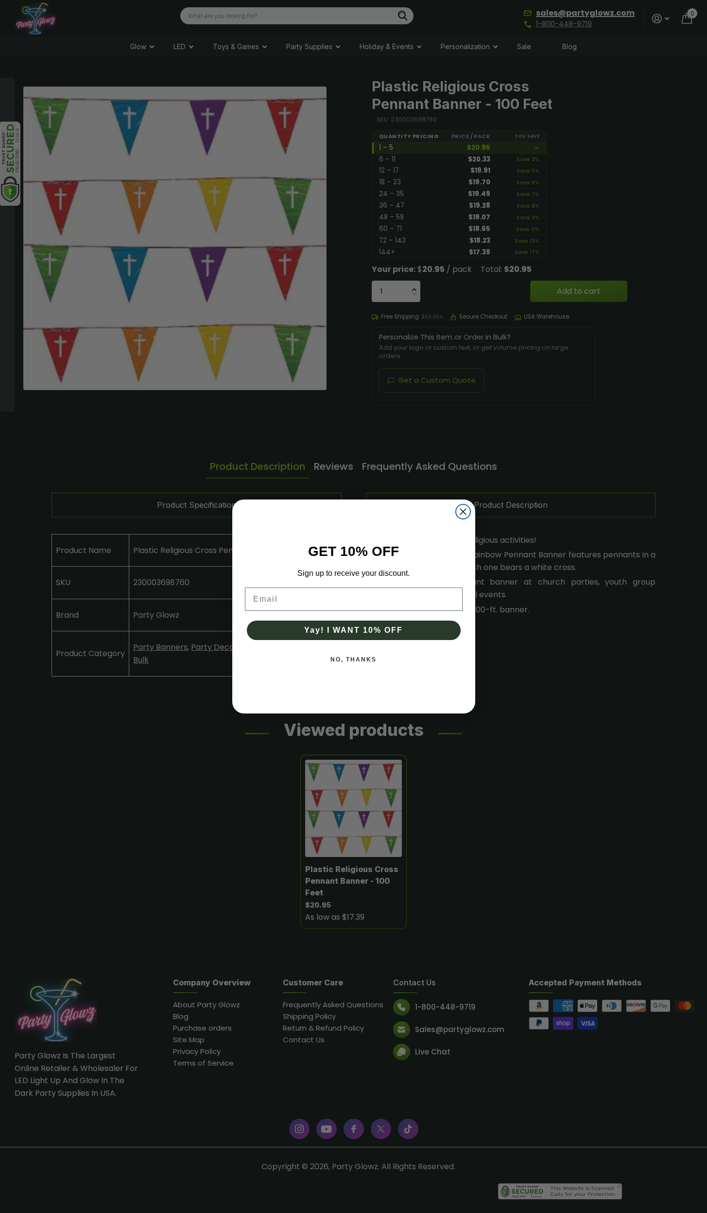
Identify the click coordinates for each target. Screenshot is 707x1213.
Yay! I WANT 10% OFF (353, 630)
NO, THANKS (353, 659)
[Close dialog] (463, 511)
